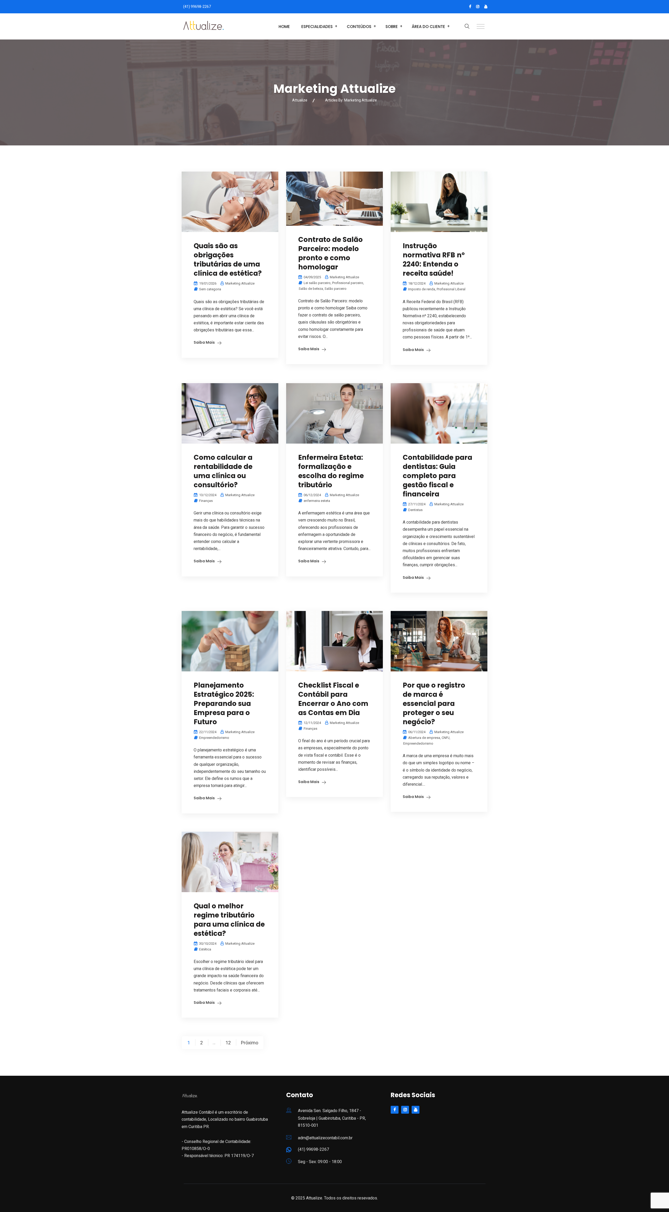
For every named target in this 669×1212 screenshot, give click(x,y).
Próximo (249, 1042)
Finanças (206, 501)
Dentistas (415, 510)
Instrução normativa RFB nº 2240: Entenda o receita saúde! (434, 259)
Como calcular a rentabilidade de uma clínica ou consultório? (223, 471)
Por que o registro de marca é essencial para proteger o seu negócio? (434, 704)
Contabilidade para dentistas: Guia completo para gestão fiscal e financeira (437, 476)
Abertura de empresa (424, 738)
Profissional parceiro (347, 283)
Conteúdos (359, 26)
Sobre (391, 26)
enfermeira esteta (317, 501)
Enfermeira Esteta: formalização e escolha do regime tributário (331, 471)
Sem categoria (210, 289)
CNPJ (445, 738)
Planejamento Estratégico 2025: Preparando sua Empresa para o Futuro (224, 704)
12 (228, 1042)
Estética (205, 949)
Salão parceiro (336, 289)
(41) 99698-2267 (197, 6)
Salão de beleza (311, 289)
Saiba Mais (204, 342)
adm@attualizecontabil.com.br (325, 1137)
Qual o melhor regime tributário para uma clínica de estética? (229, 919)
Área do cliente (428, 26)
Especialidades (317, 26)
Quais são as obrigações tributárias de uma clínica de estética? (228, 259)
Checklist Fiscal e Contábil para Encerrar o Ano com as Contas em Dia (333, 699)
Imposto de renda (421, 289)
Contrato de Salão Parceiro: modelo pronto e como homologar (330, 253)
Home (284, 26)
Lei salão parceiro (317, 283)
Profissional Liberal (451, 289)
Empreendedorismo (214, 738)
